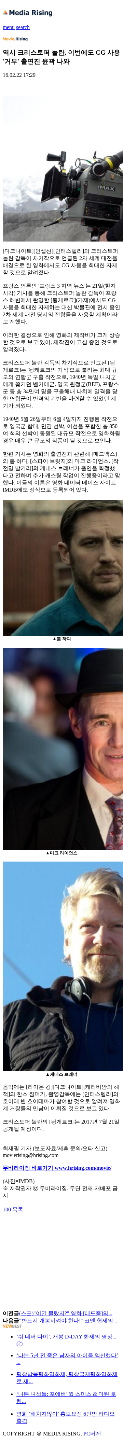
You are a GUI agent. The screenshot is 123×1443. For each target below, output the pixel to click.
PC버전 (92, 1434)
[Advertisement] (57, 1228)
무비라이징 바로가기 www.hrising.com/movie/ (57, 1168)
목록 (17, 1209)
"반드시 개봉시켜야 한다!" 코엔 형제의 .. (68, 1320)
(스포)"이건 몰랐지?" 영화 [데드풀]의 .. (65, 1313)
